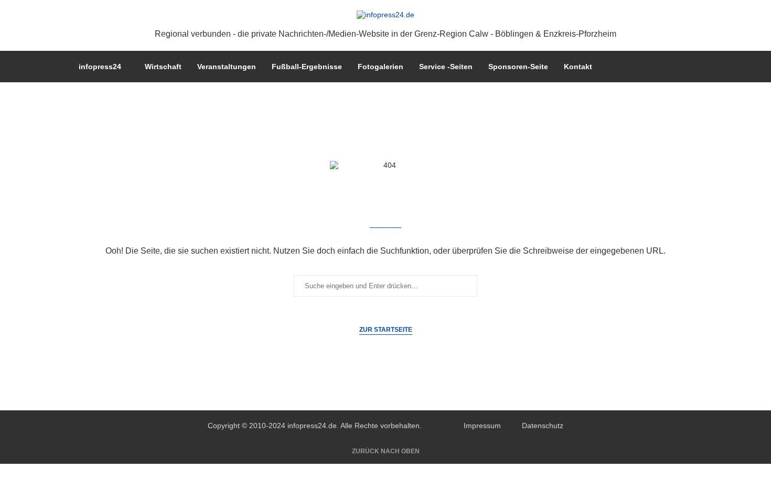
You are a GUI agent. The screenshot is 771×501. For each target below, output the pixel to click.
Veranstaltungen (226, 66)
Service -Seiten (446, 66)
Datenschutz (542, 425)
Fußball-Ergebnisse (307, 66)
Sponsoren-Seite (518, 66)
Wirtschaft (163, 66)
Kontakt (578, 66)
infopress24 (100, 66)
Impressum (482, 425)
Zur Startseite (385, 329)
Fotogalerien (380, 66)
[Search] (687, 66)
